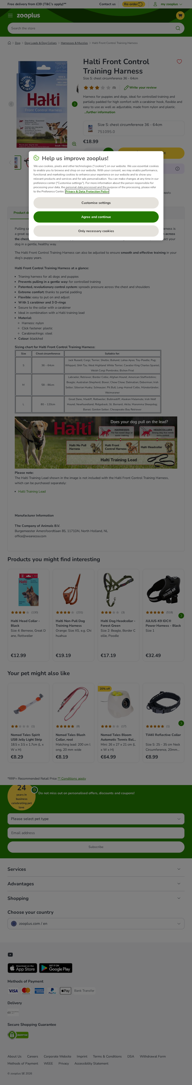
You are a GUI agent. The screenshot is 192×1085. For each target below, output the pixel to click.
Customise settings (96, 203)
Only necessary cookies (96, 231)
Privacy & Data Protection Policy (87, 191)
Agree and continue (96, 217)
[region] (96, 195)
